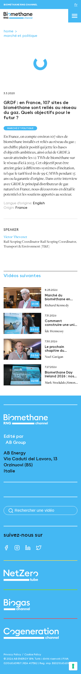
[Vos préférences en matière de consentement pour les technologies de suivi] (73, 666)
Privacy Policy (12, 654)
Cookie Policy (32, 654)
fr (75, 4)
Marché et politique (20, 35)
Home (8, 31)
